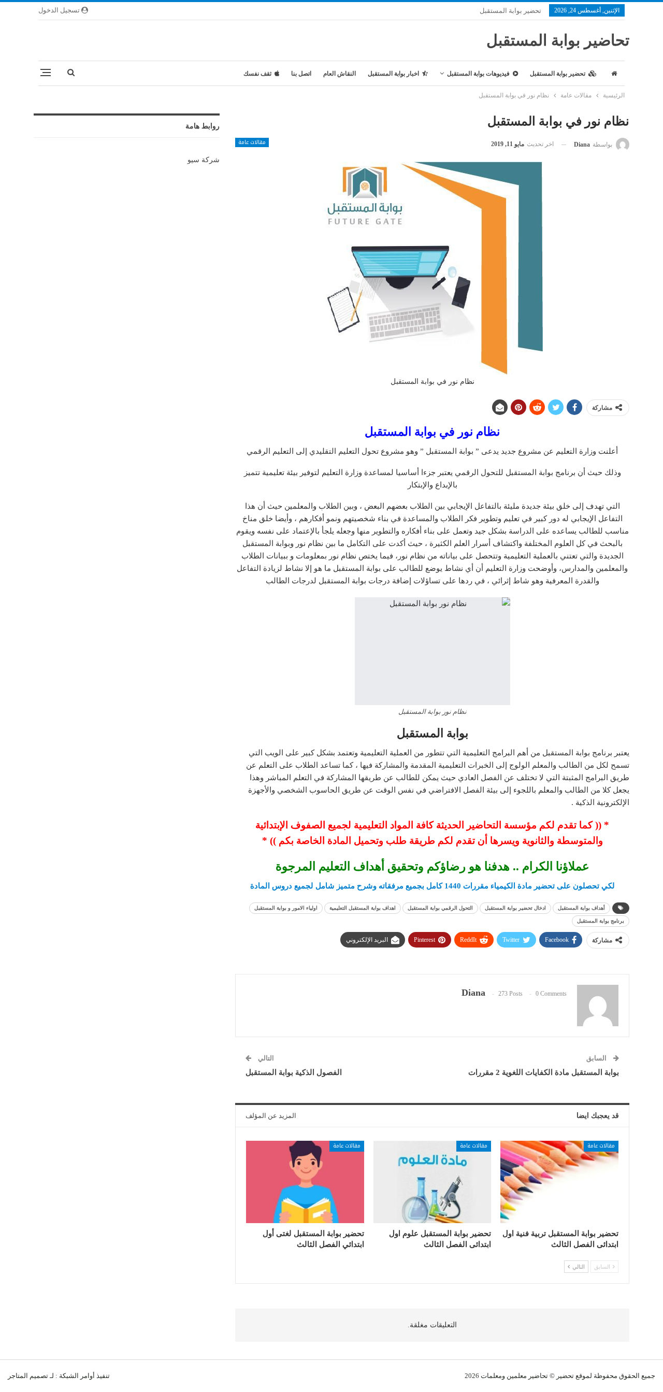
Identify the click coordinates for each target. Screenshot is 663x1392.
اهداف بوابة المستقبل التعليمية (362, 908)
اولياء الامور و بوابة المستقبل (286, 908)
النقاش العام (339, 73)
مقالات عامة (252, 142)
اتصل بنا (301, 73)
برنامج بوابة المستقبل (600, 921)
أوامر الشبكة (77, 1376)
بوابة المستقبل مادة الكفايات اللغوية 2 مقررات (543, 1072)
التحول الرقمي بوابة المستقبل (440, 908)
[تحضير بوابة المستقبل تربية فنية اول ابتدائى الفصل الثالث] (559, 1182)
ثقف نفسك (257, 73)
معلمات (491, 1376)
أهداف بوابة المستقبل (581, 908)
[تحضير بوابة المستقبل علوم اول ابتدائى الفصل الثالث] (432, 1182)
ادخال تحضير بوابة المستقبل (515, 908)
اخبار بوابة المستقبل (393, 73)
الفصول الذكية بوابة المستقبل (294, 1072)
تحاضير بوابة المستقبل (557, 40)
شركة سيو (204, 160)
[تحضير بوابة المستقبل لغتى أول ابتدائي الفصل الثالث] (305, 1182)
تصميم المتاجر (28, 1376)
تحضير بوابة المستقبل (510, 11)
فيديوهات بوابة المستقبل (478, 73)
